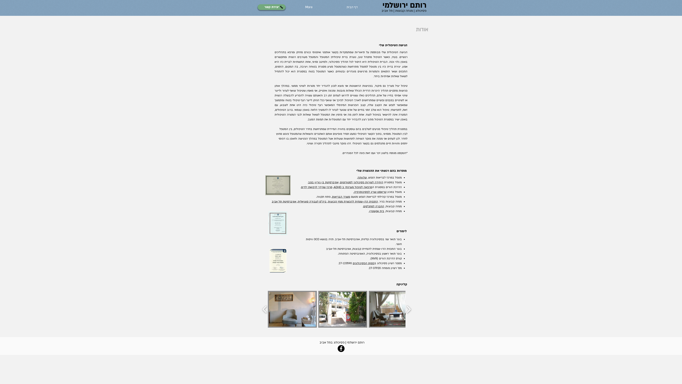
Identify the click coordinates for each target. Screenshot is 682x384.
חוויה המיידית (335, 129)
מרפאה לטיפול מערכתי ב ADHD (353, 187)
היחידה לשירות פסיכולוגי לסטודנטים (361, 182)
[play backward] (265, 309)
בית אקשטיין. (376, 211)
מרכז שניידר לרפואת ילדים (316, 187)
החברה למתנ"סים (373, 206)
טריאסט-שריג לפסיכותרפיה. (369, 192)
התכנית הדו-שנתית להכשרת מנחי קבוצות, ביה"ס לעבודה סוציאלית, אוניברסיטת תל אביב (325, 202)
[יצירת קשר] (282, 7)
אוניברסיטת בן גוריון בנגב (323, 182)
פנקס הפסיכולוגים (363, 263)
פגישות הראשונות (360, 86)
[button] (292, 309)
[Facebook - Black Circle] (341, 348)
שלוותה (362, 178)
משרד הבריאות (341, 197)
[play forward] (409, 309)
